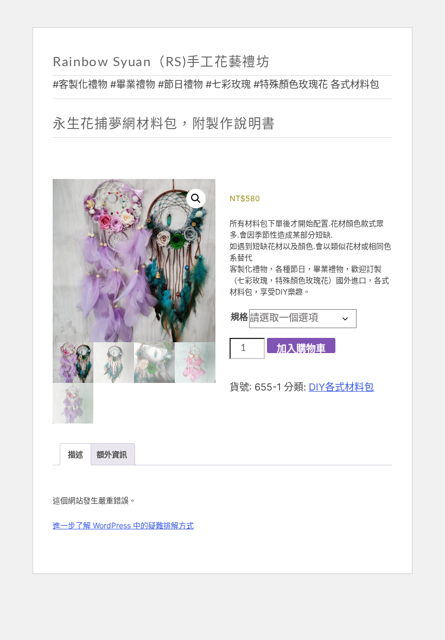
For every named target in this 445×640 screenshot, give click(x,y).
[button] (196, 198)
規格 (239, 316)
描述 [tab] (75, 454)
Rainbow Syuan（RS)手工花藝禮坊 (161, 62)
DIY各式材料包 (341, 387)
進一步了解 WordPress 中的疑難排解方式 (123, 525)
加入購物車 (301, 348)
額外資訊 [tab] (112, 454)
